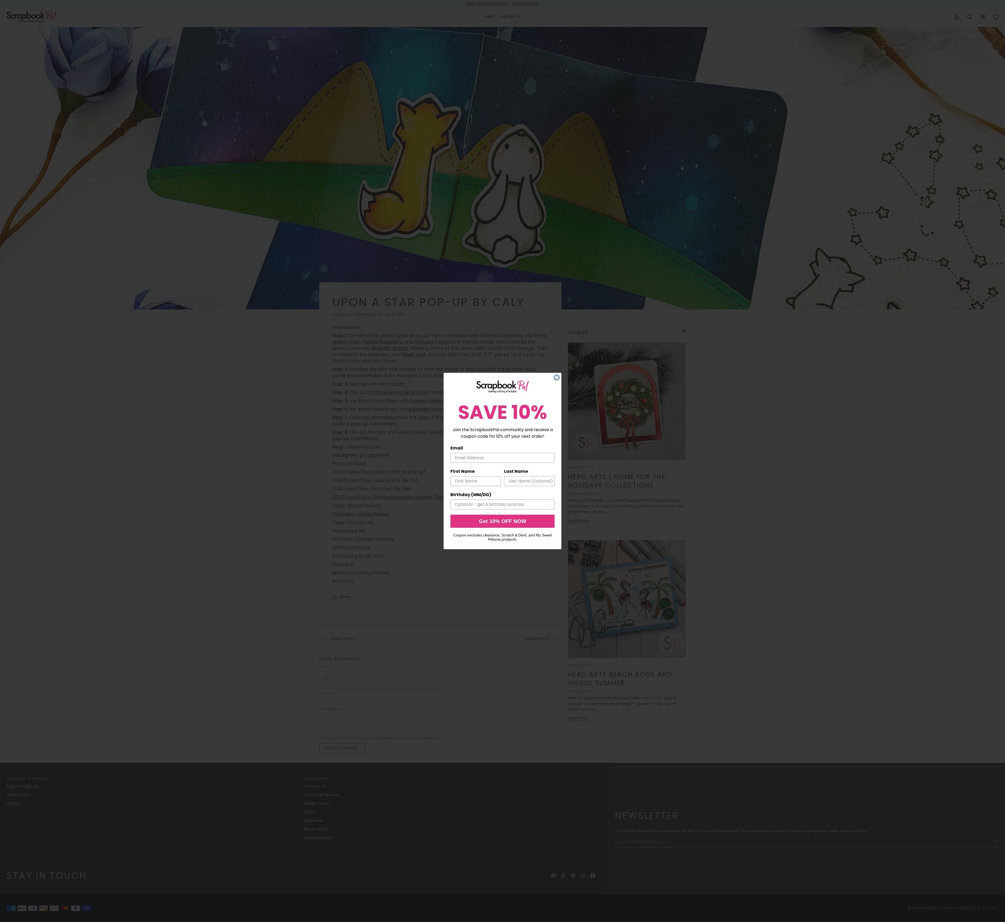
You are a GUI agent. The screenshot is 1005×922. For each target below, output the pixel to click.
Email (456, 448)
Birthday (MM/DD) (470, 495)
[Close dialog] (556, 377)
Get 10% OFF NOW (502, 521)
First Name (462, 471)
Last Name (516, 471)
